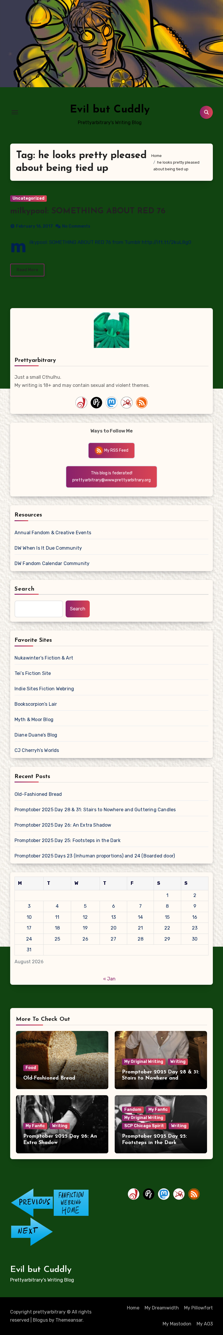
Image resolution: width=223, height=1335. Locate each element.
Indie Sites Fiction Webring (44, 688)
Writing (178, 1061)
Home (133, 1308)
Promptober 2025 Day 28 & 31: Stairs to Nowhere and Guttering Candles (95, 809)
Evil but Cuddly (110, 109)
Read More (27, 269)
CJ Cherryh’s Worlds (37, 750)
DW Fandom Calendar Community (52, 563)
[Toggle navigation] (14, 112)
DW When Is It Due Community (48, 548)
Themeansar (68, 1320)
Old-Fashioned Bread (38, 794)
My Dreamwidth (162, 1308)
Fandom (132, 1109)
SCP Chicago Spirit (144, 1125)
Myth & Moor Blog (34, 719)
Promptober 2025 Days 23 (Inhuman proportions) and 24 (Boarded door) (95, 856)
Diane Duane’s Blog (36, 735)
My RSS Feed (115, 450)
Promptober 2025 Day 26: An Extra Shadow (63, 825)
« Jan (109, 979)
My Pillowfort (198, 1308)
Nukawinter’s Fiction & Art (44, 658)
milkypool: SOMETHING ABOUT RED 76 (88, 211)
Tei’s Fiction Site (33, 673)
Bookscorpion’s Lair (36, 704)
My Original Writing (143, 1061)
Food (31, 1067)
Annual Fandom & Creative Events (53, 532)
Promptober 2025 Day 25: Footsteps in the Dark (68, 840)
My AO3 (205, 1324)
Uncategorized (28, 198)
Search (25, 589)
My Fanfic (35, 1125)
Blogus (40, 1320)
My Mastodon (177, 1324)
